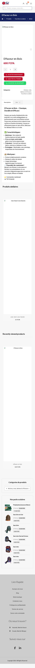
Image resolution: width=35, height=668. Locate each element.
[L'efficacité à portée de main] (5, 3)
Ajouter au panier (14, 79)
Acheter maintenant (15, 75)
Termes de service (17, 609)
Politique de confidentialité (17, 605)
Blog (17, 593)
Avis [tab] (18, 102)
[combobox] (17, 488)
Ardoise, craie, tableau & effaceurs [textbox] (17, 488)
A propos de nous (17, 589)
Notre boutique (17, 597)
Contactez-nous (17, 601)
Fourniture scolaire (26, 93)
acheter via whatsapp (16, 83)
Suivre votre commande (17, 613)
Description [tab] (7, 102)
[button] (31, 3)
